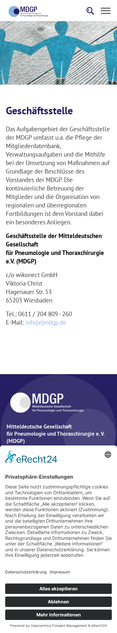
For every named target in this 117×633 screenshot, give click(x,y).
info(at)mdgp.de (46, 322)
